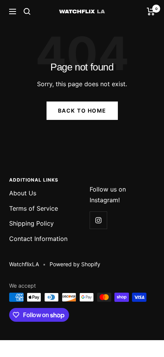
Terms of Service (33, 208)
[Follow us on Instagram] (98, 220)
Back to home (82, 110)
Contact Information (38, 238)
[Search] (27, 11)
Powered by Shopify (75, 264)
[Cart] (151, 11)
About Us (22, 193)
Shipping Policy (31, 223)
